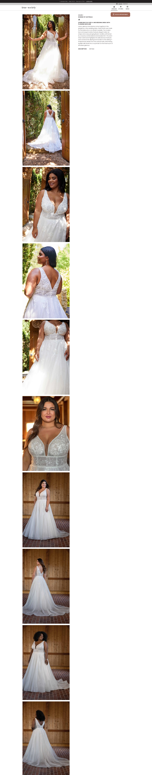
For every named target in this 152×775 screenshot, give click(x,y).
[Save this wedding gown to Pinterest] (79, 19)
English (120, 4)
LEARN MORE (89, 1)
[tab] (83, 49)
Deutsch (125, 4)
